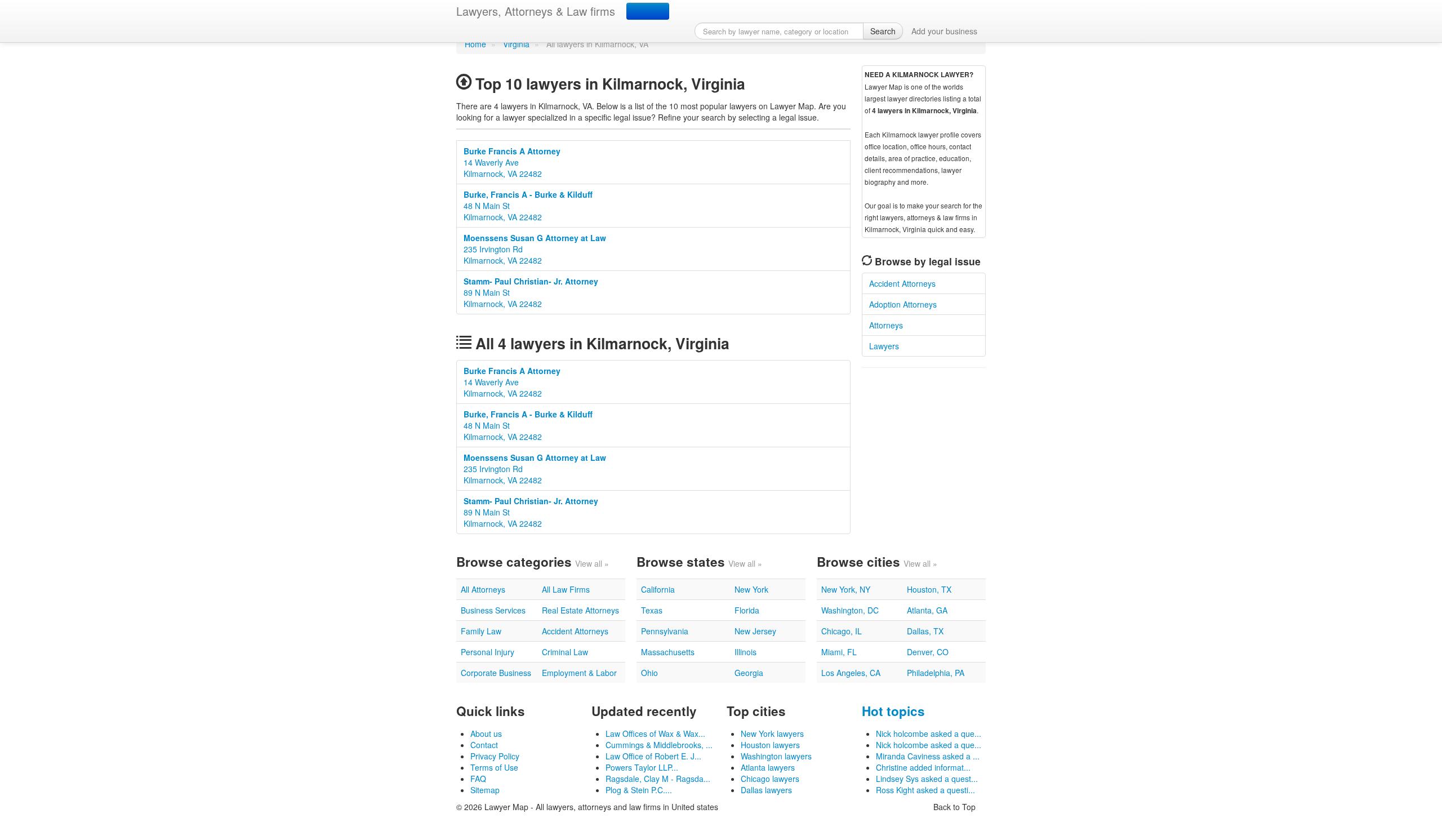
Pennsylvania (664, 631)
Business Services (493, 610)
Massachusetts (668, 651)
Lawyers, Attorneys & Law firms (535, 11)
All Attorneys (483, 589)
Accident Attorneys (902, 283)
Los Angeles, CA (850, 672)
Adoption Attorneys (903, 304)
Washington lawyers (776, 756)
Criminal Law (565, 651)
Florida (747, 610)
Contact (484, 744)
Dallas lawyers (766, 789)
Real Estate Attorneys (580, 610)
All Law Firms (566, 589)
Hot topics (893, 711)
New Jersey (755, 631)
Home (475, 44)
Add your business (944, 31)
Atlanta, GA (927, 610)
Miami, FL (839, 651)
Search (883, 31)
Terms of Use (494, 767)
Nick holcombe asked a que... (928, 733)
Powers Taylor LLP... (642, 767)
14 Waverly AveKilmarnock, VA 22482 (512, 162)
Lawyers (884, 346)
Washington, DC (850, 610)
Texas (651, 610)
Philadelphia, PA (935, 672)
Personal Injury (487, 651)
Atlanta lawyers (768, 767)
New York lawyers (772, 733)
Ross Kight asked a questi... (925, 789)
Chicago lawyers (770, 778)
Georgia (749, 672)
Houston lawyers (770, 744)
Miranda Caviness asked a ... (928, 756)
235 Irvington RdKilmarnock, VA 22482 (535, 249)
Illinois (745, 651)
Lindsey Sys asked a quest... (927, 778)
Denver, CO (928, 651)
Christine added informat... (923, 767)
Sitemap (485, 789)
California (658, 589)
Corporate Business (496, 672)
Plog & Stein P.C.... (639, 789)
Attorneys (886, 325)
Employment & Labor (579, 672)
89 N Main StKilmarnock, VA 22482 (531, 292)
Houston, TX (929, 589)
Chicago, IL (841, 631)
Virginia (516, 44)
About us (486, 733)
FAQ (478, 778)
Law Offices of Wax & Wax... (655, 733)
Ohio (649, 672)
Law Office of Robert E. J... (653, 756)
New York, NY (845, 589)
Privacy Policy (494, 756)
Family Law (481, 631)
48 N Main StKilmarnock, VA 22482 (528, 206)
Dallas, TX (925, 631)
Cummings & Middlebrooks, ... (659, 744)
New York (751, 589)
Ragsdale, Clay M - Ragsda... (658, 778)
